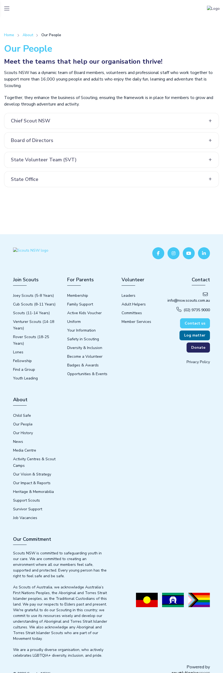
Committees (132, 313)
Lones (18, 352)
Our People (23, 424)
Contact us (195, 323)
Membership (77, 295)
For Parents (80, 279)
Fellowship (22, 360)
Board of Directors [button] (32, 140)
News (18, 441)
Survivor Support (27, 509)
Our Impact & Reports (32, 483)
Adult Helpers (134, 304)
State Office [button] (24, 179)
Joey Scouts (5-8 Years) (33, 295)
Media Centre (24, 450)
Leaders (128, 295)
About (28, 35)
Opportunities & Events (87, 373)
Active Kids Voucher (84, 313)
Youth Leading (25, 378)
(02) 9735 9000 (197, 310)
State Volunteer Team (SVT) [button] (44, 159)
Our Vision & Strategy (32, 474)
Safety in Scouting (83, 339)
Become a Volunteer (85, 356)
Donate (198, 347)
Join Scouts (26, 279)
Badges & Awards (83, 365)
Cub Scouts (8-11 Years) (34, 304)
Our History (23, 433)
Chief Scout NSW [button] (30, 121)
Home (9, 35)
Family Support (80, 304)
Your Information (81, 330)
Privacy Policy (198, 362)
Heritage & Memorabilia (33, 491)
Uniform (74, 321)
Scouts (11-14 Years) (31, 313)
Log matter (194, 335)
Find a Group (24, 369)
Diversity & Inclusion (84, 347)
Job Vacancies (25, 517)
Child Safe (22, 415)
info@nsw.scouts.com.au (189, 300)
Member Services (136, 321)
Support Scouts (26, 500)
